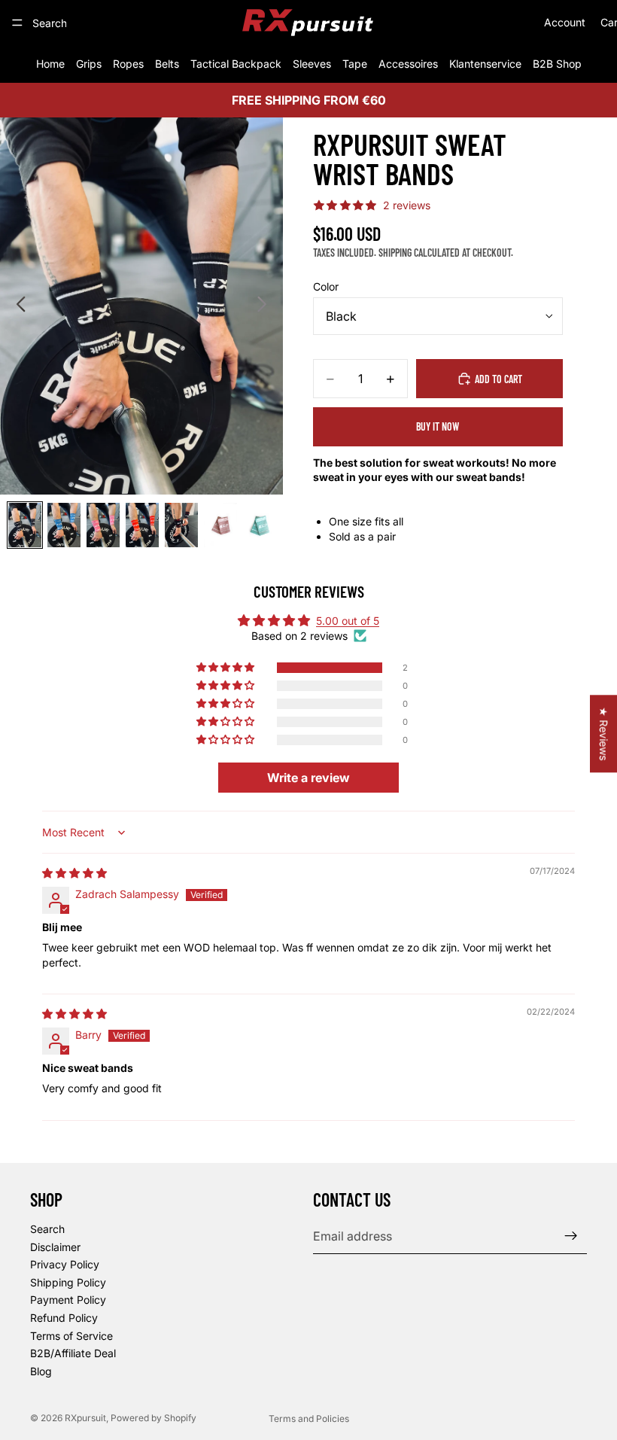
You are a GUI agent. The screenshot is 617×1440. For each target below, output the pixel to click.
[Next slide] (266, 306)
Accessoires (408, 63)
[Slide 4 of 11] (142, 525)
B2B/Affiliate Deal (73, 1353)
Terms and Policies (309, 1418)
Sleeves (312, 63)
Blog (41, 1370)
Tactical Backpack (235, 63)
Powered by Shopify (153, 1417)
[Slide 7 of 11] (259, 525)
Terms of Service (71, 1335)
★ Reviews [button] (603, 733)
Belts (167, 63)
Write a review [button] (308, 777)
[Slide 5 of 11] (181, 525)
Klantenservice (485, 63)
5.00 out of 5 (347, 620)
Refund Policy (64, 1317)
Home (50, 63)
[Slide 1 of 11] (24, 525)
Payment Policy (68, 1299)
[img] (74, 872)
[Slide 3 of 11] (103, 525)
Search (47, 1228)
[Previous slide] (17, 306)
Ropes (128, 63)
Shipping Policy (68, 1281)
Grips (89, 63)
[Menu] (17, 22)
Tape (354, 63)
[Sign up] (571, 1236)
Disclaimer (55, 1246)
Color (326, 286)
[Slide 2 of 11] (64, 525)
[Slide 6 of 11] (220, 525)
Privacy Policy (64, 1264)
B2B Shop (557, 63)
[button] (226, 667)
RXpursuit (85, 1417)
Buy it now (437, 426)
